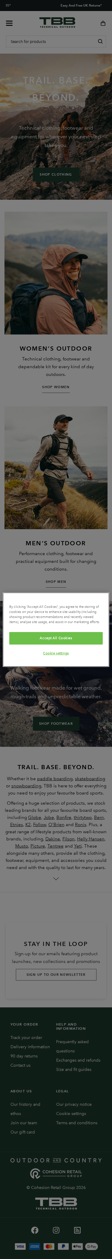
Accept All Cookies (56, 638)
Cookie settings (56, 653)
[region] (56, 629)
